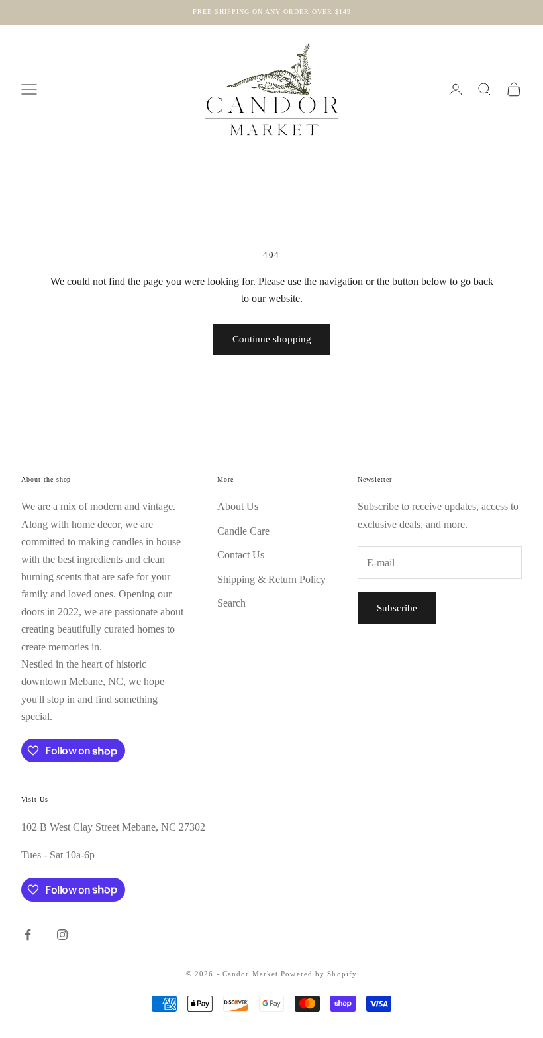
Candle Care (243, 531)
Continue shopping (271, 339)
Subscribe (397, 608)
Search (231, 603)
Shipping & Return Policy (271, 579)
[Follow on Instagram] (62, 934)
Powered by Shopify (319, 974)
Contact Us (240, 554)
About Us (237, 506)
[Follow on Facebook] (27, 934)
